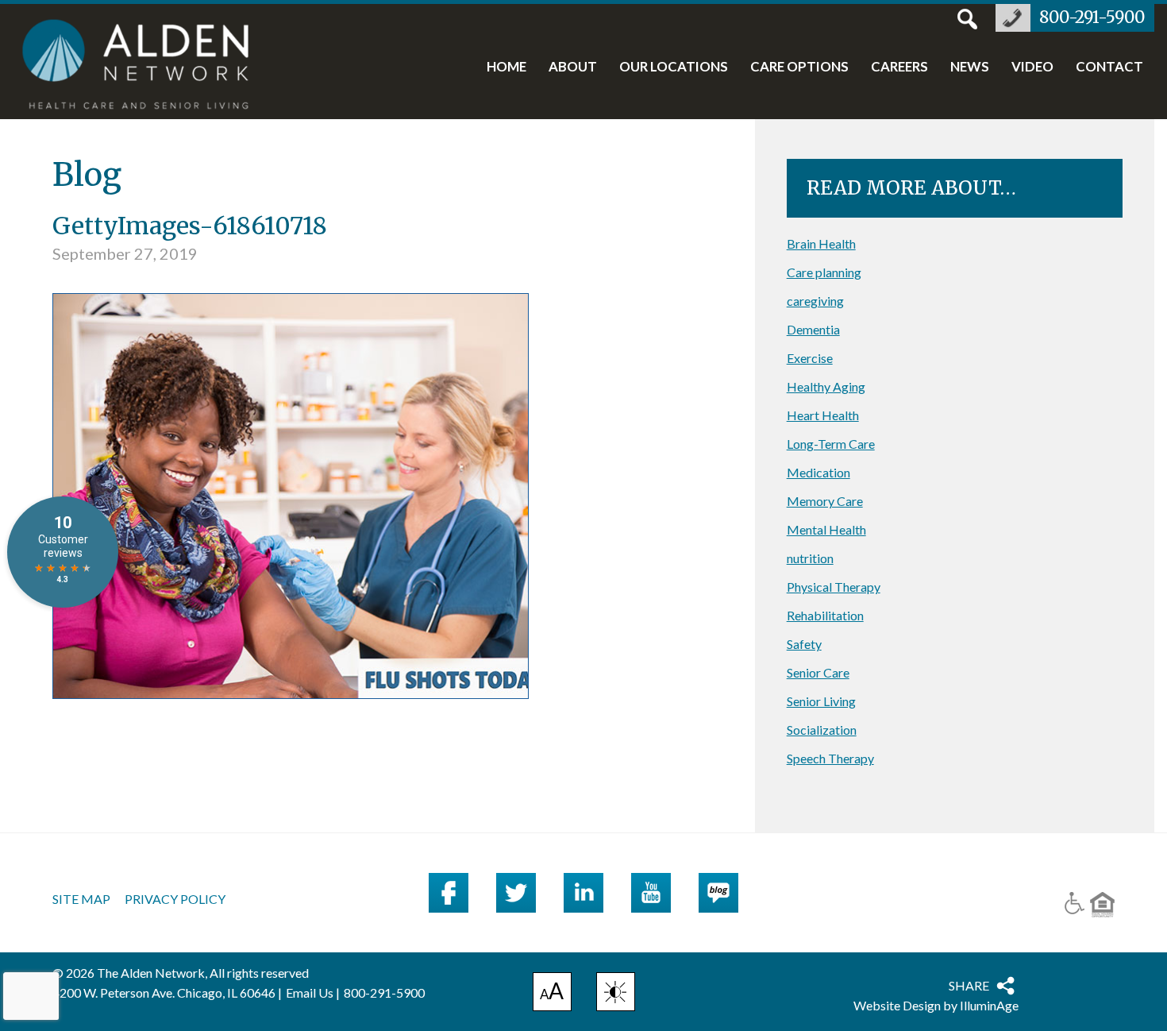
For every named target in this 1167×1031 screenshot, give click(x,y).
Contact (1109, 67)
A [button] (552, 993)
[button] (615, 991)
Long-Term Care (831, 443)
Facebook (448, 893)
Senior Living (821, 701)
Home (506, 67)
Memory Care (825, 500)
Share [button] (969, 985)
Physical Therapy (833, 586)
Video (1032, 67)
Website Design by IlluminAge (936, 1005)
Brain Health (821, 243)
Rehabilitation (825, 615)
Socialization (822, 729)
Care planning (824, 272)
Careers (899, 67)
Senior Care (818, 672)
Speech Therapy (830, 758)
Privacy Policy (175, 899)
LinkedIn (583, 893)
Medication (818, 472)
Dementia (813, 329)
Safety (804, 643)
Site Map (81, 899)
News (969, 67)
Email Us (309, 992)
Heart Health (823, 415)
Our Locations (673, 67)
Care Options (799, 67)
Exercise (810, 357)
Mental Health (826, 529)
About (573, 67)
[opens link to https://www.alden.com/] (144, 66)
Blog (718, 893)
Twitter (516, 893)
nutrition (810, 558)
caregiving (815, 300)
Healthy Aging (826, 386)
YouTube (651, 893)
